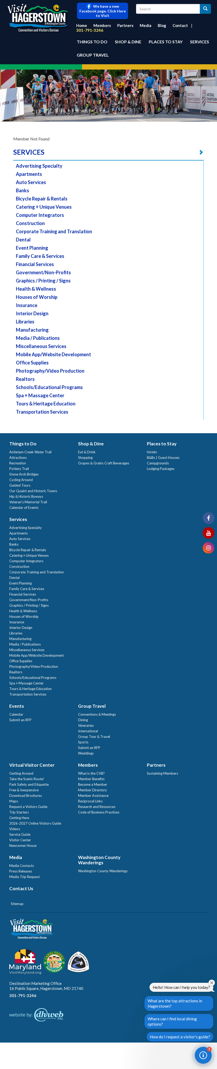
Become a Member (92, 784)
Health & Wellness (36, 289)
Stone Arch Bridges (24, 474)
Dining (83, 720)
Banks (22, 190)
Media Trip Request (24, 877)
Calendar (16, 714)
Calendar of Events (23, 507)
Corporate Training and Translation (54, 231)
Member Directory (92, 790)
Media (145, 25)
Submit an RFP (20, 720)
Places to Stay (166, 41)
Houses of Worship (36, 297)
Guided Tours (19, 485)
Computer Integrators (40, 215)
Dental (23, 240)
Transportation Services (42, 412)
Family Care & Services (40, 256)
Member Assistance (93, 795)
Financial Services (35, 264)
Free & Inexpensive (24, 790)
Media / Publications (38, 338)
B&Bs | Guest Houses (163, 457)
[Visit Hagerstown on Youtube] (208, 533)
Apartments (29, 174)
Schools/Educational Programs (49, 387)
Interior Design (32, 313)
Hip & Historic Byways (26, 496)
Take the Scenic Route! (26, 779)
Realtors (25, 379)
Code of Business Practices (98, 812)
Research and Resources (96, 807)
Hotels (152, 452)
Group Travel (93, 54)
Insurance (26, 305)
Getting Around (21, 773)
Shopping (85, 457)
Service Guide (19, 834)
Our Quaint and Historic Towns (33, 491)
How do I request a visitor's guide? (180, 1036)
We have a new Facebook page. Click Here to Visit (102, 11)
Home (81, 25)
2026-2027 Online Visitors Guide (35, 823)
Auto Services (31, 182)
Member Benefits (91, 779)
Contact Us (21, 888)
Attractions (18, 457)
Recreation (17, 463)
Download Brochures (25, 795)
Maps (13, 801)
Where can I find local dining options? (172, 1021)
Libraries (25, 322)
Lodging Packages (160, 469)
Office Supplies (32, 363)
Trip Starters (19, 812)
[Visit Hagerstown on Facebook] (208, 518)
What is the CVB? (91, 773)
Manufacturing (32, 330)
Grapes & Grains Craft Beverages (103, 463)
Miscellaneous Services (41, 346)
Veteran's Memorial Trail (28, 502)
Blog (162, 25)
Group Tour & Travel (94, 736)
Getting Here (19, 818)
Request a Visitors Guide (28, 807)
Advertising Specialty (39, 166)
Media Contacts (21, 866)
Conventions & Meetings (97, 714)
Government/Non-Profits (43, 272)
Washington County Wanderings (99, 860)
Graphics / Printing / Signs (43, 281)
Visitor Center (20, 840)
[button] (203, 1055)
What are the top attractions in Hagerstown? (175, 1003)
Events (16, 706)
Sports (83, 742)
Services (199, 41)
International (88, 731)
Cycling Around (21, 480)
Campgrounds (158, 463)
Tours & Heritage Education (45, 403)
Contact (180, 25)
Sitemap (17, 904)
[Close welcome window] (212, 983)
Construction (30, 223)
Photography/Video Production (50, 371)
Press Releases (20, 871)
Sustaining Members (162, 773)
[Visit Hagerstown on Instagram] (208, 548)
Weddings (86, 753)
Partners (125, 25)
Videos (14, 829)
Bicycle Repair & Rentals (41, 199)
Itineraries (86, 725)
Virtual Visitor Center (32, 765)
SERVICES (28, 152)
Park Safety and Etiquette (29, 784)
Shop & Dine (128, 41)
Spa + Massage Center (40, 395)
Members (102, 25)
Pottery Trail (19, 469)
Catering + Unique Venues (44, 207)
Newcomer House (23, 845)
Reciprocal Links (90, 801)
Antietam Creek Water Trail (30, 452)
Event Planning (32, 248)
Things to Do (92, 41)
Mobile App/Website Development (53, 354)
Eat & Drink (87, 452)
